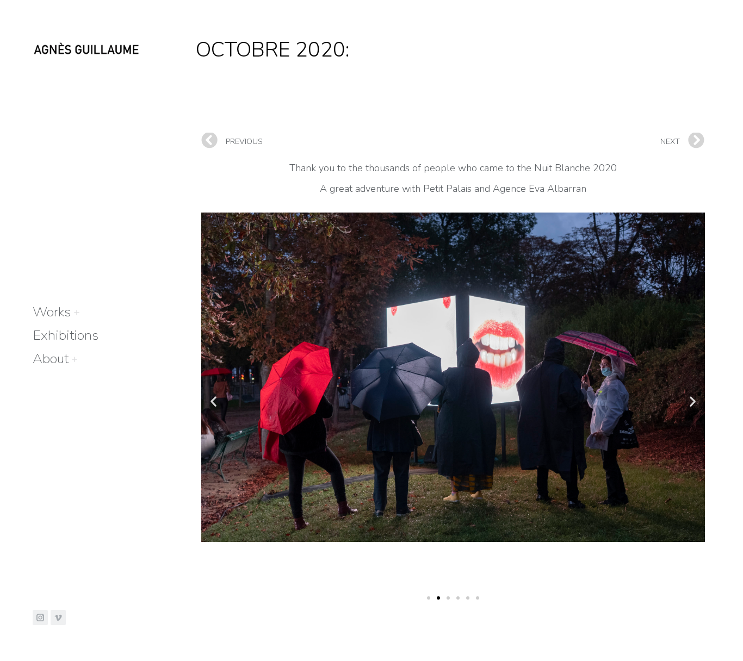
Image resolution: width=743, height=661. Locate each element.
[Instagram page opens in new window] (40, 617)
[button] (428, 598)
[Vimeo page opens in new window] (58, 617)
